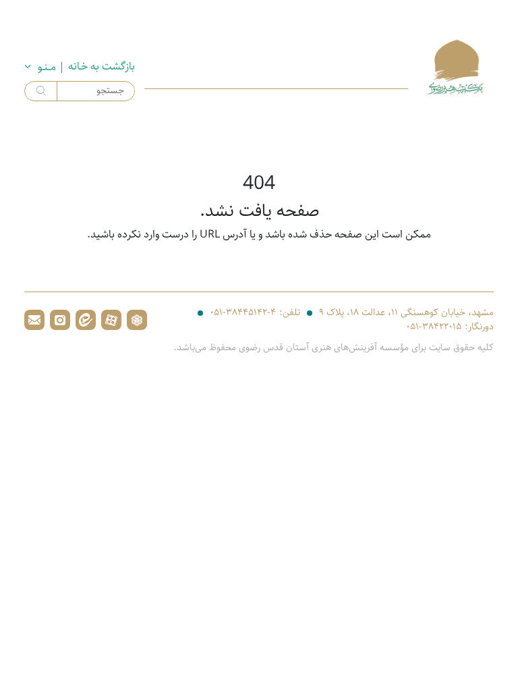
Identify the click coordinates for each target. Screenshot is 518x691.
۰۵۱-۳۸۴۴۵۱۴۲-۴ (243, 313)
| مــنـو (51, 67)
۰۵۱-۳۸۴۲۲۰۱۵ (433, 327)
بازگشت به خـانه (101, 67)
